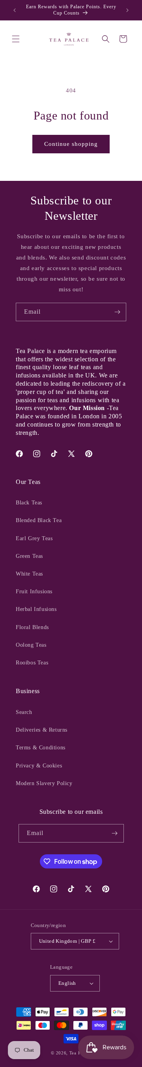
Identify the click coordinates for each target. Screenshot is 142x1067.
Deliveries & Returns (41, 730)
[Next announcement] (127, 10)
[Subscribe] (117, 312)
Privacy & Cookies (39, 766)
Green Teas (29, 556)
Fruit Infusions (34, 591)
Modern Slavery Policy (44, 783)
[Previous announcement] (14, 10)
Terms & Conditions (40, 748)
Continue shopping (71, 144)
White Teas (29, 574)
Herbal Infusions (36, 609)
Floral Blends (32, 627)
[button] (15, 39)
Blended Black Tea (39, 520)
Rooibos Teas (32, 663)
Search (24, 712)
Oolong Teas (31, 645)
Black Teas (29, 503)
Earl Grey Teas (34, 538)
